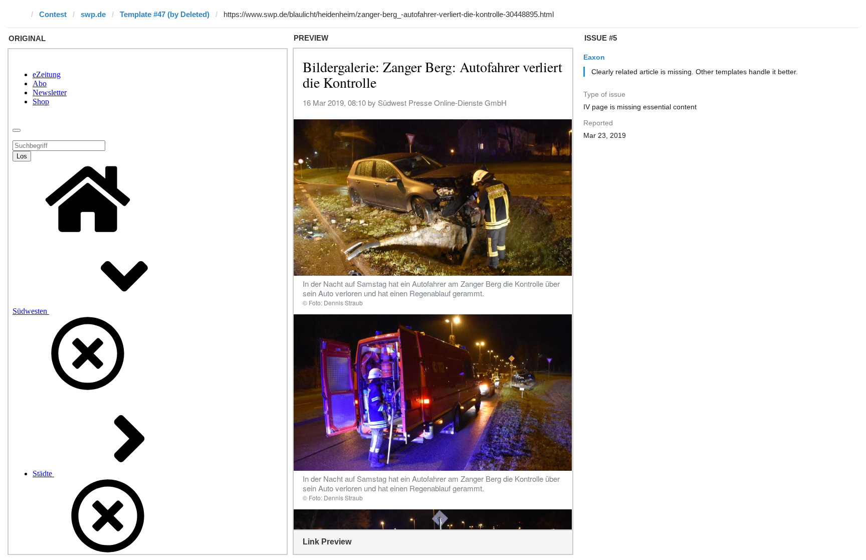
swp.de (93, 14)
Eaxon (594, 57)
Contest (53, 14)
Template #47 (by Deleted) (164, 14)
